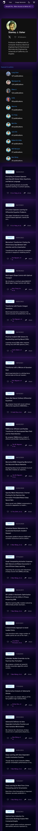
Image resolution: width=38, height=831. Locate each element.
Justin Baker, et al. (17, 351)
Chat (10, 2)
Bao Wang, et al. (17, 545)
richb (13, 98)
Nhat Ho (14, 106)
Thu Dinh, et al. (17, 511)
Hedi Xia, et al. (17, 412)
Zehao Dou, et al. (16, 705)
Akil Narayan (16, 149)
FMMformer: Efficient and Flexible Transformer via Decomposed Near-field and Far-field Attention (19, 431)
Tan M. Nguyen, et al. (17, 445)
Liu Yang (14, 115)
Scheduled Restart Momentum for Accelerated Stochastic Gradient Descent (17, 530)
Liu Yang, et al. (16, 193)
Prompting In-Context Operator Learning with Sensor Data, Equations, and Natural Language (18, 179)
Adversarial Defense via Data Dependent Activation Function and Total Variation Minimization (17, 724)
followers (22, 37)
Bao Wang (15, 157)
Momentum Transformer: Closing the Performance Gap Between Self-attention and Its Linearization (18, 244)
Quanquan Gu (16, 81)
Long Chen (15, 72)
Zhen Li (14, 89)
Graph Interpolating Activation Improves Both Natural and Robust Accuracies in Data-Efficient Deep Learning (19, 563)
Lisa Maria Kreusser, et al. (17, 642)
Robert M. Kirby (17, 140)
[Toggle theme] (29, 2)
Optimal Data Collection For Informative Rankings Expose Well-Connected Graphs (17, 818)
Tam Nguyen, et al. (17, 381)
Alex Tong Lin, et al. (16, 289)
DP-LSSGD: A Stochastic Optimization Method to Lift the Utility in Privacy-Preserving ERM (18, 597)
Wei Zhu (14, 123)
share (29, 193)
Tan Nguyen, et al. (16, 258)
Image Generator (20, 2)
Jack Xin (14, 132)
